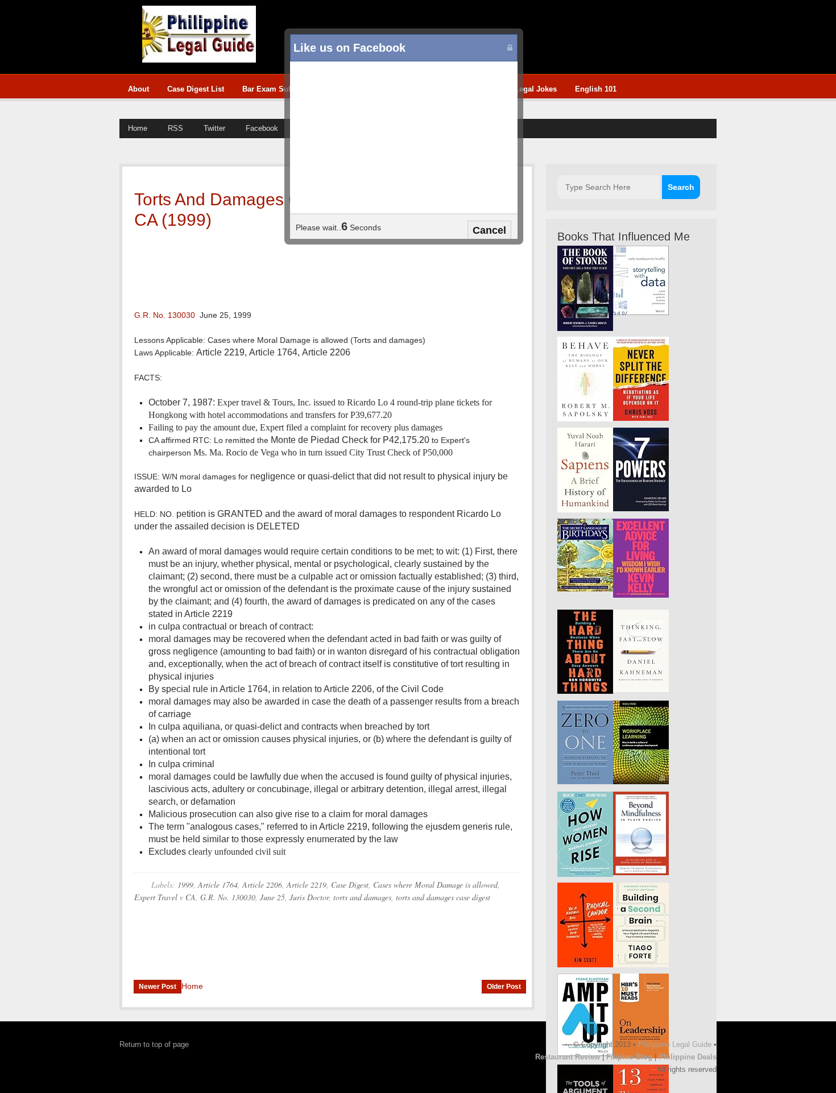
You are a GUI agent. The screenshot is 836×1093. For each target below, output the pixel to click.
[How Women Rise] (585, 874)
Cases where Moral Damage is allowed (435, 884)
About (138, 89)
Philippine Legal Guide (674, 1044)
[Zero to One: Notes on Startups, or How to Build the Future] (585, 781)
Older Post (504, 987)
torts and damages (362, 897)
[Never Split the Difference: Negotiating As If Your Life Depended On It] (641, 418)
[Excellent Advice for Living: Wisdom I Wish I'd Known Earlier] (641, 595)
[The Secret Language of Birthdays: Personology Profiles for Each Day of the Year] (585, 589)
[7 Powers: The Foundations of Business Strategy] (641, 508)
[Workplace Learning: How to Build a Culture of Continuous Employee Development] (641, 781)
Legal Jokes (536, 89)
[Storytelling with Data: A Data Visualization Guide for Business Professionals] (641, 312)
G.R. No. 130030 (164, 315)
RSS (175, 128)
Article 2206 (262, 884)
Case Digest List (195, 89)
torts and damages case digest (443, 897)
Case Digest (350, 884)
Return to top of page (154, 1044)
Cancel (489, 230)
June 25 (272, 897)
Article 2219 (306, 884)
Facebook (262, 128)
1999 (185, 884)
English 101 (595, 89)
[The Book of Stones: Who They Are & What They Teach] (585, 328)
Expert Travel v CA (165, 897)
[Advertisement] (304, 267)
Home (137, 128)
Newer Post (157, 987)
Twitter (214, 128)
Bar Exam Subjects (275, 89)
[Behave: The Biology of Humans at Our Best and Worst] (585, 419)
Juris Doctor (309, 897)
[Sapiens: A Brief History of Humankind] (585, 510)
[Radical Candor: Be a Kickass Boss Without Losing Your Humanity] (585, 964)
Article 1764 (218, 884)
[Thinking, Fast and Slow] (641, 689)
